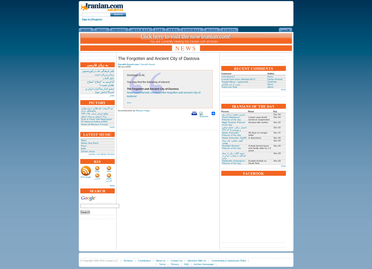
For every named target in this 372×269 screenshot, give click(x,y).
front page (86, 177)
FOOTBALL (192, 30)
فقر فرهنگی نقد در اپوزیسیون (98, 70)
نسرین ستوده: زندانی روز (233, 114)
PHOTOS (119, 30)
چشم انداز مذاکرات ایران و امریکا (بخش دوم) (100, 90)
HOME (86, 30)
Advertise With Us (197, 260)
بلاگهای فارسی (109, 179)
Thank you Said (229, 87)
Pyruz (84, 146)
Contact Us (177, 260)
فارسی (285, 30)
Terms (162, 264)
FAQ (186, 264)
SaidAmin (272, 82)
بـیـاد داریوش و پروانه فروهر (94, 116)
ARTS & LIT (140, 30)
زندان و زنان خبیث (104, 74)
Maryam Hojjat (143, 110)
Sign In (86, 19)
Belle (83, 148)
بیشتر (112, 95)
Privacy (175, 264)
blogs (97, 171)
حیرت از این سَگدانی (230, 84)
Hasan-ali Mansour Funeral (94, 124)
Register (97, 19)
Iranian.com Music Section (102, 154)
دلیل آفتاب (108, 78)
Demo (270, 76)
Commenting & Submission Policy (228, 260)
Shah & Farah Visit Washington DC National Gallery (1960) (96, 120)
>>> (129, 102)
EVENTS (229, 30)
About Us (161, 260)
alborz (270, 87)
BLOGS (212, 30)
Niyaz (83, 140)
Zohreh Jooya (88, 151)
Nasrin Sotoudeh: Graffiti (234, 138)
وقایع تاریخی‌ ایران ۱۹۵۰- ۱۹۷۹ (94, 113)
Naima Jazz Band (89, 143)
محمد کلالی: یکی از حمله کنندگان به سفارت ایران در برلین (234, 155)
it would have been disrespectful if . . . (240, 79)
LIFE (159, 30)
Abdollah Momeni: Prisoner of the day (231, 147)
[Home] (101, 11)
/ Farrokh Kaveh (136, 64)
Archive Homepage (204, 264)
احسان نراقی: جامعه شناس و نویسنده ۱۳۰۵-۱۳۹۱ (234, 128)
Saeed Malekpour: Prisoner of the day (231, 118)
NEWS (173, 30)
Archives (128, 260)
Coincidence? (228, 76)
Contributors (144, 260)
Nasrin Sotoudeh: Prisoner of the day (231, 133)
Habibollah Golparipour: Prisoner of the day (233, 162)
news (109, 171)
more (112, 127)
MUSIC (102, 30)
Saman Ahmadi (274, 79)
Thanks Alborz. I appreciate (234, 82)
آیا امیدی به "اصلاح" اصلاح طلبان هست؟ (100, 83)
